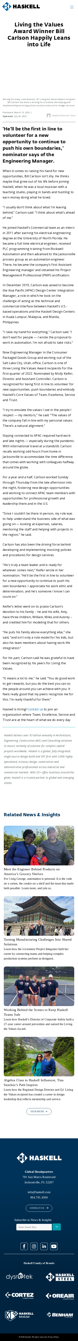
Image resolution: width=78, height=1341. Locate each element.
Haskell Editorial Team (64, 115)
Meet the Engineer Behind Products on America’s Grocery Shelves (32, 871)
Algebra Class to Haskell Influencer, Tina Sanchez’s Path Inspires (34, 1082)
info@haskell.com (39, 1192)
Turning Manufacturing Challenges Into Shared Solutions (38, 942)
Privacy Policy (53, 1337)
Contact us (35, 709)
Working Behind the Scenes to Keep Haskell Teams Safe (36, 1012)
